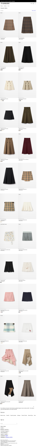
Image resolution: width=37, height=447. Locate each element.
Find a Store (3, 426)
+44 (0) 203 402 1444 (11, 441)
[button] (13, 1)
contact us (2, 442)
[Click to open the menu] (35, 3)
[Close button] (35, 1)
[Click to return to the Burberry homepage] (6, 3)
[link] (2, 5)
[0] (33, 3)
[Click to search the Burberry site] (31, 3)
